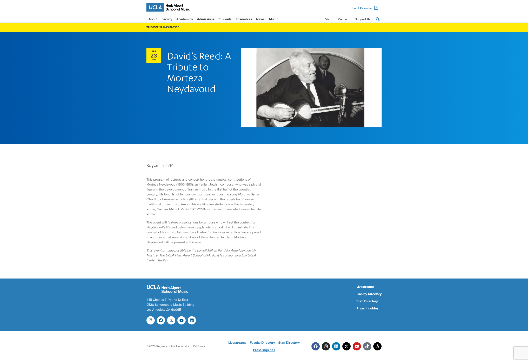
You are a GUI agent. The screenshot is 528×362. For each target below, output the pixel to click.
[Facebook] (161, 320)
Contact (343, 19)
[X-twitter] (171, 320)
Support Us (362, 19)
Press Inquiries (367, 308)
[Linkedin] (192, 320)
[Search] (378, 19)
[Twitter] (346, 346)
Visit (328, 19)
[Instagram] (150, 320)
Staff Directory (367, 301)
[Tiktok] (367, 346)
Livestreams (365, 287)
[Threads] (377, 346)
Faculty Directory (369, 294)
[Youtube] (181, 320)
